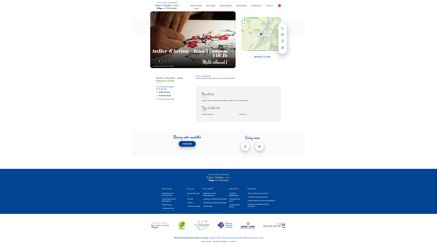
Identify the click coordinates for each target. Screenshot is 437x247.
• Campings (207, 206)
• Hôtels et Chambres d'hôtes (215, 199)
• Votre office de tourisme (257, 193)
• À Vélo (190, 203)
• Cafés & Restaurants (234, 194)
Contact (269, 6)
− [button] (244, 23)
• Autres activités (193, 206)
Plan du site (206, 241)
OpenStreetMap (262, 50)
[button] (168, 61)
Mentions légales (220, 241)
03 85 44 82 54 (215, 238)
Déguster (241, 6)
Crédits (233, 241)
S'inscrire (187, 144)
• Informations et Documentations (261, 201)
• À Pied (190, 199)
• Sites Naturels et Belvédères (169, 200)
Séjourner (226, 6)
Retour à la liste (262, 57)
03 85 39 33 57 (164, 92)
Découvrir (196, 6)
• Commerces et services (257, 197)
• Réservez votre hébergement (209, 194)
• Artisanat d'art (168, 208)
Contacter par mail (166, 99)
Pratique (256, 6)
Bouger (211, 6)
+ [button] (244, 20)
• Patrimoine (167, 205)
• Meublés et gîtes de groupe (214, 203)
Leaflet (248, 50)
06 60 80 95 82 (165, 96)
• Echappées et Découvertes (168, 194)
